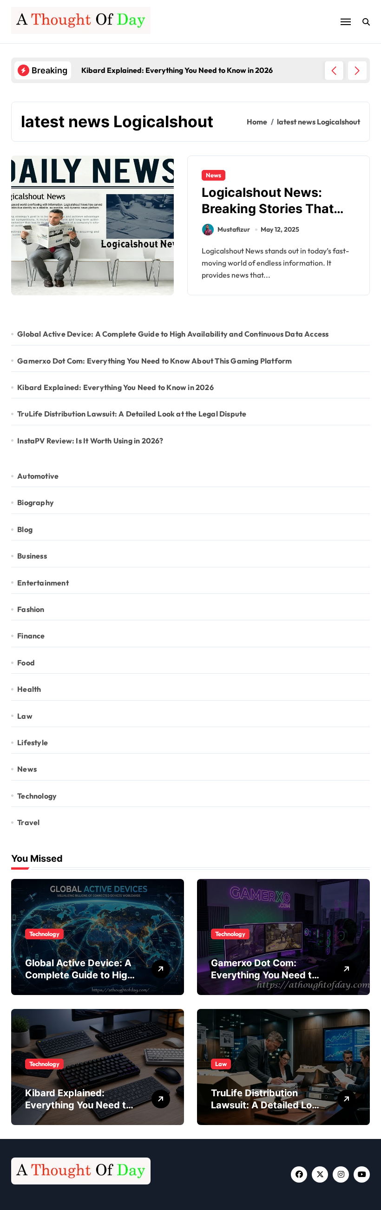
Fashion (30, 609)
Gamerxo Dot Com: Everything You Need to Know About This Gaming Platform (154, 360)
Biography (35, 502)
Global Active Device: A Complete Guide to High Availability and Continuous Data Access (172, 333)
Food (26, 662)
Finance (31, 635)
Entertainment (43, 582)
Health (29, 689)
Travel (28, 822)
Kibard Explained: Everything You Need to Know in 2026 (115, 387)
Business (32, 555)
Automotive (38, 476)
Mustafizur (233, 229)
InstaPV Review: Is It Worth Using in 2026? (90, 440)
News (213, 175)
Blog (25, 529)
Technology (37, 795)
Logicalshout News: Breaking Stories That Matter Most (268, 209)
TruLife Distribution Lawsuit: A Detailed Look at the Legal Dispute (131, 413)
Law (25, 716)
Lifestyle (32, 742)
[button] (357, 70)
